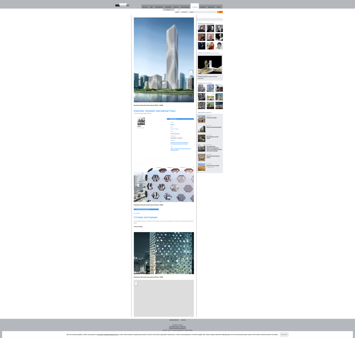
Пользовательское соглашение (177, 326)
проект (172, 124)
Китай (172, 133)
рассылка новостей (174, 319)
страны (192, 12)
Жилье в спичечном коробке (214, 127)
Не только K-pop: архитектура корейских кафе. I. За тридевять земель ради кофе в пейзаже (214, 148)
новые (177, 12)
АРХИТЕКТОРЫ (185, 7)
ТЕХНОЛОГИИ (159, 7)
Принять (284, 334)
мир (179, 9)
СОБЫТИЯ (203, 7)
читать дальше (138, 226)
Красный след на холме (213, 165)
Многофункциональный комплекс (179, 142)
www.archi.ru (122, 4)
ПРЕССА (176, 7)
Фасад (172, 148)
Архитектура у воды (179, 148)
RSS (220, 12)
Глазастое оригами (212, 117)
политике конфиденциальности (108, 334)
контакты (183, 319)
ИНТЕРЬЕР (168, 7)
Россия (168, 9)
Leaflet (191, 316)
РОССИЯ (144, 7)
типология (184, 12)
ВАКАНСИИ (211, 7)
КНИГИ (219, 7)
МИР (151, 7)
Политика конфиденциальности (177, 328)
